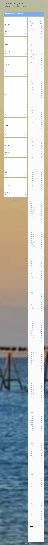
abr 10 (32, 310)
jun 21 (32, 157)
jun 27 (32, 145)
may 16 (32, 234)
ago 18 (32, 33)
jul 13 (32, 110)
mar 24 (32, 348)
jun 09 (32, 182)
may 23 (32, 219)
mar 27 (32, 341)
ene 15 (32, 490)
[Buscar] (43, 3)
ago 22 (32, 25)
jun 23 (32, 153)
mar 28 (32, 339)
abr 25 (32, 279)
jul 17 (32, 101)
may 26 (32, 213)
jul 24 (32, 87)
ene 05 (32, 511)
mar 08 (32, 381)
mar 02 (32, 393)
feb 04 (32, 447)
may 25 (32, 215)
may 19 (32, 228)
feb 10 (32, 437)
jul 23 (32, 89)
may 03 (32, 261)
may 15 (32, 236)
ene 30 (32, 459)
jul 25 (32, 85)
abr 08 (32, 315)
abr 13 (32, 304)
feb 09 (32, 439)
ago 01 (32, 68)
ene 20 (32, 480)
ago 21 (32, 27)
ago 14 (32, 41)
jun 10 (32, 180)
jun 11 (32, 178)
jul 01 (32, 135)
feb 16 (32, 424)
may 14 (32, 238)
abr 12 (32, 306)
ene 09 (32, 503)
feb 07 (32, 443)
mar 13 (32, 370)
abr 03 (32, 325)
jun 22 (32, 155)
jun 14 (32, 172)
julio (31, 70)
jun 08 (32, 184)
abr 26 (32, 277)
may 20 (32, 226)
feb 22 (32, 412)
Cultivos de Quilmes (14, 3)
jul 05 (32, 126)
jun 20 (32, 159)
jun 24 (32, 151)
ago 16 (32, 37)
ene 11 (32, 499)
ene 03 (32, 515)
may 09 (32, 248)
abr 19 (32, 292)
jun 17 (32, 166)
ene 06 (32, 509)
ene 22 (32, 476)
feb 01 (32, 453)
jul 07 (32, 122)
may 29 (32, 207)
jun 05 (32, 190)
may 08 (32, 250)
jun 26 (32, 147)
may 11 (32, 244)
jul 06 (32, 124)
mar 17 (32, 362)
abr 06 (32, 319)
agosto (31, 23)
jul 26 (32, 83)
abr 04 (32, 323)
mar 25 (32, 346)
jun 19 (32, 161)
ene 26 (32, 468)
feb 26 (32, 403)
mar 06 (32, 385)
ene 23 (32, 474)
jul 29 (32, 77)
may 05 (32, 257)
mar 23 (32, 350)
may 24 (32, 217)
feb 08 (32, 441)
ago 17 (32, 35)
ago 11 (32, 48)
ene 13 (32, 494)
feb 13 (32, 430)
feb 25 (32, 406)
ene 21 (32, 478)
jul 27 (32, 81)
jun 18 (32, 164)
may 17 (32, 232)
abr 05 (32, 321)
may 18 (32, 230)
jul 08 (32, 120)
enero (31, 455)
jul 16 (32, 104)
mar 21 (32, 354)
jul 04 (32, 128)
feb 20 (32, 416)
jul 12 (32, 112)
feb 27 (32, 401)
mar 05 (32, 387)
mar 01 (32, 395)
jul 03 (32, 130)
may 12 (32, 242)
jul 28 (32, 79)
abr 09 (32, 312)
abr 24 (32, 281)
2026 (30, 21)
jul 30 (32, 75)
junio (31, 137)
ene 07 (32, 507)
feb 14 (32, 428)
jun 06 (32, 188)
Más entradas (15, 200)
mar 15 (32, 366)
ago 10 (32, 50)
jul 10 (32, 116)
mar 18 (32, 360)
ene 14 (32, 492)
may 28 (32, 209)
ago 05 (32, 60)
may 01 (32, 265)
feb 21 (32, 414)
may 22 (32, 221)
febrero (31, 397)
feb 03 (32, 449)
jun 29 (32, 141)
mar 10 (32, 377)
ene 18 (32, 484)
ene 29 (32, 461)
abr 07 (32, 317)
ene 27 (32, 466)
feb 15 (32, 426)
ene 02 (32, 517)
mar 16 (32, 364)
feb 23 (32, 410)
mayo (31, 201)
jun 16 (32, 168)
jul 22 (32, 91)
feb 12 (32, 432)
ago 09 (32, 52)
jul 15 (32, 106)
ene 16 (32, 488)
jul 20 (32, 95)
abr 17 (32, 296)
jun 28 (32, 143)
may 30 (32, 205)
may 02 (32, 263)
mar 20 (32, 356)
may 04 (32, 259)
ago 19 (32, 31)
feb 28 (32, 399)
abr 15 (32, 300)
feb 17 (32, 422)
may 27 (32, 211)
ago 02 (32, 66)
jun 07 (32, 186)
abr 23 (32, 283)
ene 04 (32, 513)
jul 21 (32, 93)
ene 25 (32, 470)
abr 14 (32, 302)
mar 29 (32, 337)
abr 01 (32, 329)
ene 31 (32, 457)
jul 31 (32, 73)
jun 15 (32, 170)
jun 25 (32, 149)
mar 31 (32, 333)
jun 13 (32, 174)
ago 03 (32, 64)
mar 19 (32, 358)
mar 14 (32, 368)
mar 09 (32, 379)
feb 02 (32, 451)
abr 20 (32, 290)
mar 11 (32, 375)
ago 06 (32, 58)
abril (31, 267)
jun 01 (32, 199)
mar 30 (32, 335)
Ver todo (7, 14)
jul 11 (32, 114)
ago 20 (32, 29)
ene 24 (32, 472)
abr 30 (32, 269)
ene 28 (32, 463)
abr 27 (32, 275)
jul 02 (32, 133)
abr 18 (32, 294)
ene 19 (32, 482)
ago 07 (32, 56)
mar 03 (32, 391)
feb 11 (32, 434)
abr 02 (32, 327)
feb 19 (32, 418)
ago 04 (32, 62)
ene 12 (32, 497)
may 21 (32, 224)
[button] (25, 34)
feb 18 (32, 420)
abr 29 (32, 271)
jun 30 (32, 139)
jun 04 (32, 192)
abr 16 (32, 298)
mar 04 (32, 389)
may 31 (32, 203)
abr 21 (32, 288)
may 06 (32, 255)
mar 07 (32, 383)
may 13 (32, 240)
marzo (31, 331)
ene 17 (32, 486)
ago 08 (32, 54)
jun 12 (32, 176)
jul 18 (32, 99)
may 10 (32, 246)
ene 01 (32, 519)
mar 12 (32, 372)
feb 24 (32, 408)
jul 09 (32, 118)
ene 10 (32, 501)
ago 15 (32, 39)
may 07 (32, 252)
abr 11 (32, 308)
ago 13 (32, 44)
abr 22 (32, 286)
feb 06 (32, 445)
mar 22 (32, 352)
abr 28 (32, 273)
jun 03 (32, 195)
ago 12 (32, 46)
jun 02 (32, 197)
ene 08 (32, 505)
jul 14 (32, 108)
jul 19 (32, 97)
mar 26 (32, 343)
